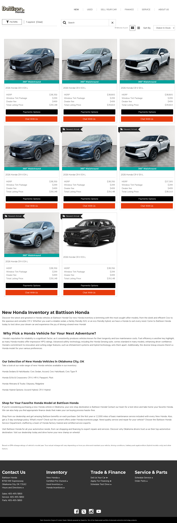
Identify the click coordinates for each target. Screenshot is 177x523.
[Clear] (39, 22)
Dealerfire (84, 520)
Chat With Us (31, 119)
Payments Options (31, 112)
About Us (163, 9)
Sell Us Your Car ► (99, 477)
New (76, 9)
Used (90, 9)
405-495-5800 (15, 493)
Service (146, 9)
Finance (129, 9)
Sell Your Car (109, 9)
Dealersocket (99, 520)
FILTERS (14, 22)
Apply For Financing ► (101, 481)
